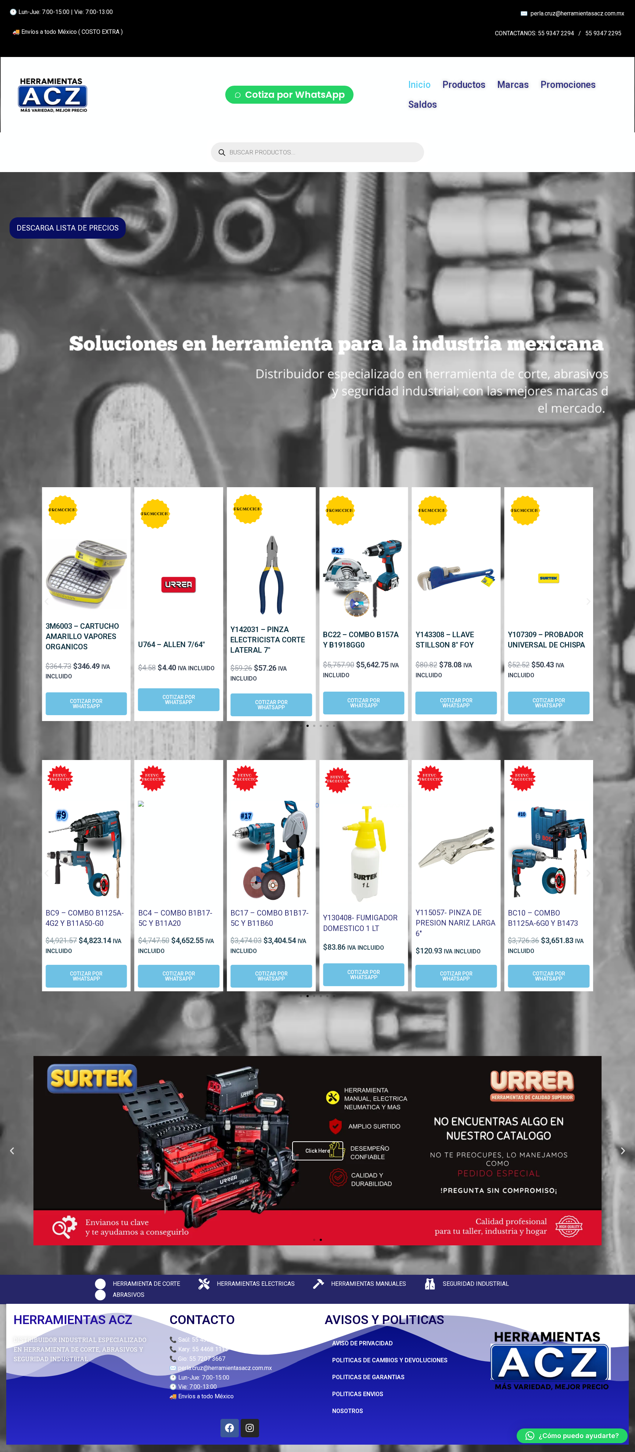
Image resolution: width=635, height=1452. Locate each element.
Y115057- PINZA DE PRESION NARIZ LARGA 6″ (455, 923)
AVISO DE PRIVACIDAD (362, 1343)
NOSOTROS (347, 1411)
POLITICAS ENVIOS (357, 1394)
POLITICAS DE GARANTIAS (368, 1377)
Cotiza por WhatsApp (295, 94)
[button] (46, 601)
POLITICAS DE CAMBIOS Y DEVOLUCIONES (390, 1360)
